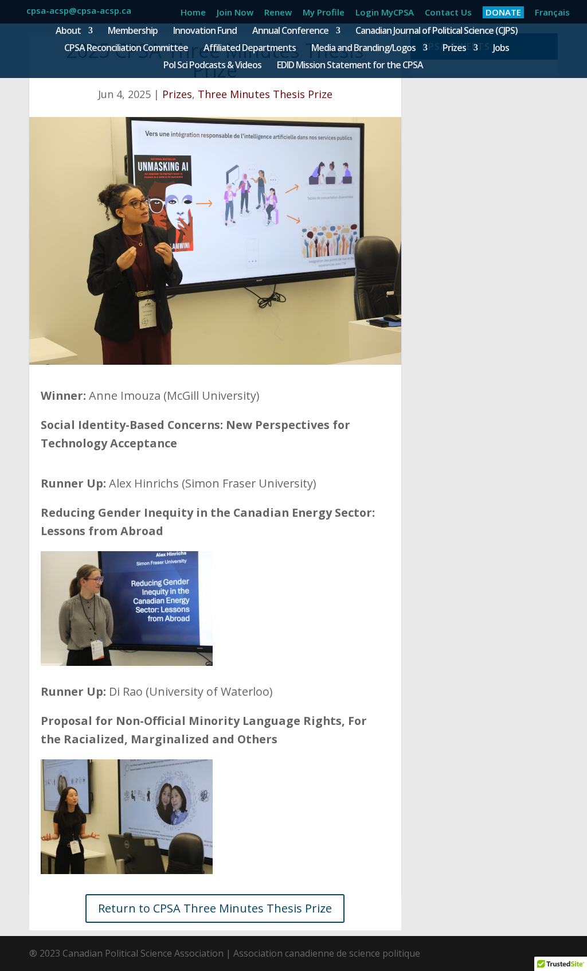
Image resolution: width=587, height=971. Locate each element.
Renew (278, 13)
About (68, 31)
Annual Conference (290, 31)
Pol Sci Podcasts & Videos (212, 66)
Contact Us (448, 13)
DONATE (503, 12)
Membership (133, 31)
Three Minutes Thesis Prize (265, 94)
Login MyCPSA (384, 13)
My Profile (324, 13)
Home (193, 13)
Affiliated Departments (250, 49)
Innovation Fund (205, 31)
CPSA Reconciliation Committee (126, 49)
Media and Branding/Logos (363, 49)
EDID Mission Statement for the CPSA (350, 66)
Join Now (235, 13)
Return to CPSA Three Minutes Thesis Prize (215, 908)
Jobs (501, 49)
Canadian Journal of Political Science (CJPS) (436, 31)
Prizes (454, 49)
